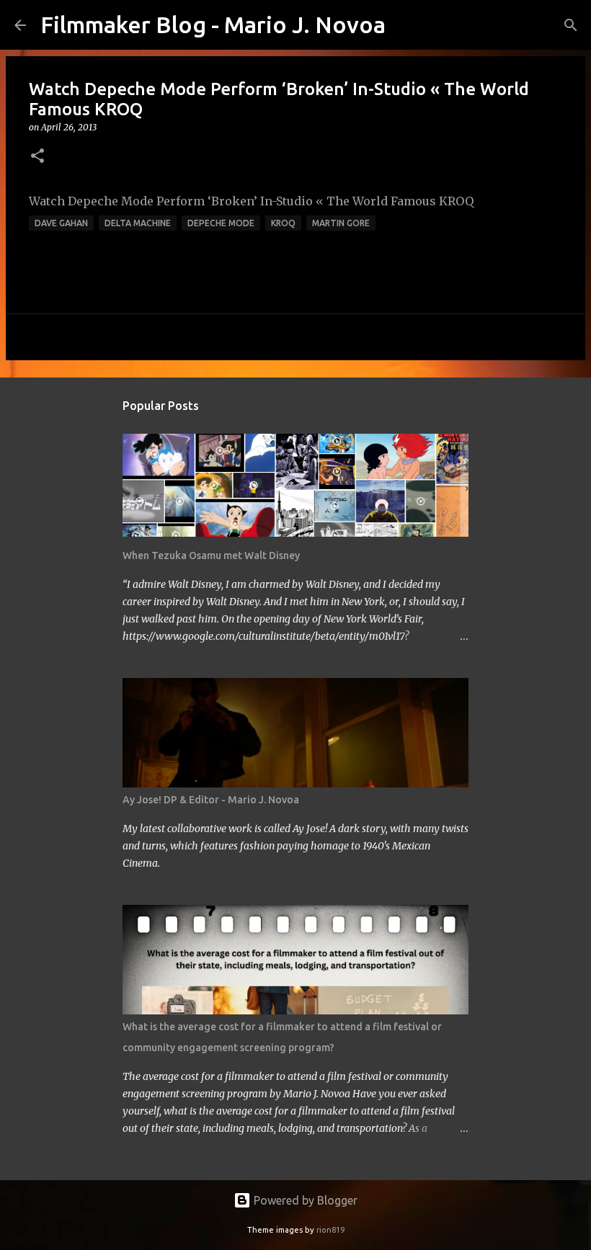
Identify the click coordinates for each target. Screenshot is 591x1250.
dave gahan (61, 223)
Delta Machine (138, 223)
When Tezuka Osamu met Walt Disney (211, 555)
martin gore (341, 223)
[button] (37, 156)
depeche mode (220, 223)
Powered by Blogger (304, 1200)
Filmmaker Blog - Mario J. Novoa (213, 24)
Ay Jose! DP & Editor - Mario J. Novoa (211, 799)
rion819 (330, 1230)
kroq (283, 223)
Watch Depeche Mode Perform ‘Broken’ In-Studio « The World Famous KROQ (251, 201)
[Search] (405, 25)
